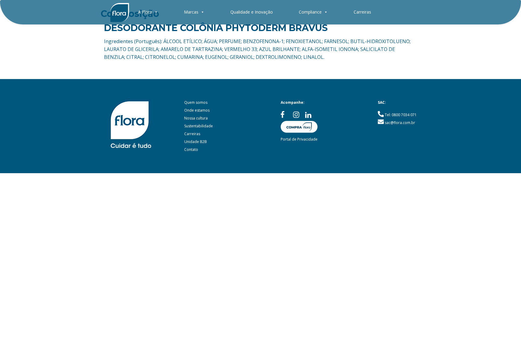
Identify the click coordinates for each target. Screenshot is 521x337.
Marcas (191, 12)
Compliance (310, 12)
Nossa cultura (196, 118)
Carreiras (362, 12)
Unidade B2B (195, 141)
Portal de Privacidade (299, 139)
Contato (191, 149)
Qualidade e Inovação (251, 12)
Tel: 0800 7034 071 (401, 114)
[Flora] (119, 12)
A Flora (145, 12)
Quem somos (195, 102)
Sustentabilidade (198, 126)
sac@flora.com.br (400, 122)
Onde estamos (197, 110)
